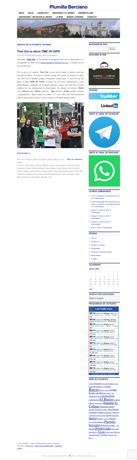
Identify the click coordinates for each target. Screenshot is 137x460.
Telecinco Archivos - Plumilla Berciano (102, 363)
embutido (117, 400)
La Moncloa (114, 412)
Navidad (91, 422)
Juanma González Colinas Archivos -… (103, 351)
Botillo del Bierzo (97, 393)
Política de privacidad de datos (44, 446)
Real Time (103, 374)
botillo (113, 390)
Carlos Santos (61, 165)
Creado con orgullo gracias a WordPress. (54, 456)
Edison (28, 168)
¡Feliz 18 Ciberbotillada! (104, 227)
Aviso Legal (29, 446)
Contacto (92, 17)
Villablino (104, 435)
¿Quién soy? (43, 13)
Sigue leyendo (23, 153)
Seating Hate (37, 174)
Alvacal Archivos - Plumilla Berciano (101, 370)
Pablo (77, 171)
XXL (50, 177)
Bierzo (29, 159)
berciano (105, 384)
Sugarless (71, 174)
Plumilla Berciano (68, 6)
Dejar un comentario (49, 55)
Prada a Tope (115, 429)
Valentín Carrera (94, 435)
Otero (56, 171)
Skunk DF (46, 174)
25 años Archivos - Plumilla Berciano (103, 344)
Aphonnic (46, 165)
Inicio (21, 13)
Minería (112, 418)
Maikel (44, 171)
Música (56, 159)
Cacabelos (92, 396)
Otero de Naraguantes (66, 171)
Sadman (29, 174)
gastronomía (99, 403)
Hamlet (64, 168)
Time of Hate (35, 177)
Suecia (64, 174)
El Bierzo (107, 399)
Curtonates (71, 165)
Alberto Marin (30, 165)
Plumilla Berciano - (101, 321)
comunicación (94, 399)
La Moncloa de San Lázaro (97, 415)
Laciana (107, 412)
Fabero (47, 168)
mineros (106, 419)
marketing (100, 419)
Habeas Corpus (56, 168)
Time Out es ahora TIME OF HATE (38, 51)
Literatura (115, 415)
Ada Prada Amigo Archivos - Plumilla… (103, 314)
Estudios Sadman (38, 168)
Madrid (93, 418)
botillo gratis (110, 393)
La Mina (59, 17)
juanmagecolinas (107, 406)
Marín (50, 171)
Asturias (91, 384)
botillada (107, 390)
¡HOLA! (31, 13)
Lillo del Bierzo (35, 171)
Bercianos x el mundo (63, 13)
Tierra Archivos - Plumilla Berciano (101, 357)
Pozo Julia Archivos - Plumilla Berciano (102, 338)
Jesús (93, 227)
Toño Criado (109, 432)
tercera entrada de (54, 62)
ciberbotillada (108, 396)
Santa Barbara (93, 432)
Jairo (70, 168)
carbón (99, 396)
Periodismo (99, 422)
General (50, 159)
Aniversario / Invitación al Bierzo (35, 17)
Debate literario (75, 17)
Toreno (101, 432)
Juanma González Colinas (98, 409)
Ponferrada (103, 428)
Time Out (44, 177)
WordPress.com (90, 456)
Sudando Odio (56, 174)
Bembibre (98, 383)
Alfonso (38, 165)
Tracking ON (111, 374)
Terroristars (26, 177)
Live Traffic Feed (103, 309)
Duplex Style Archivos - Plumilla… (101, 326)
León (108, 415)
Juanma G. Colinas (97, 210)
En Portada (43, 159)
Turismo (117, 432)
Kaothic (26, 171)
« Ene (90, 289)
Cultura (35, 159)
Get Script (95, 374)
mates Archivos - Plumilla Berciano (101, 332)
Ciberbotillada (85, 13)
